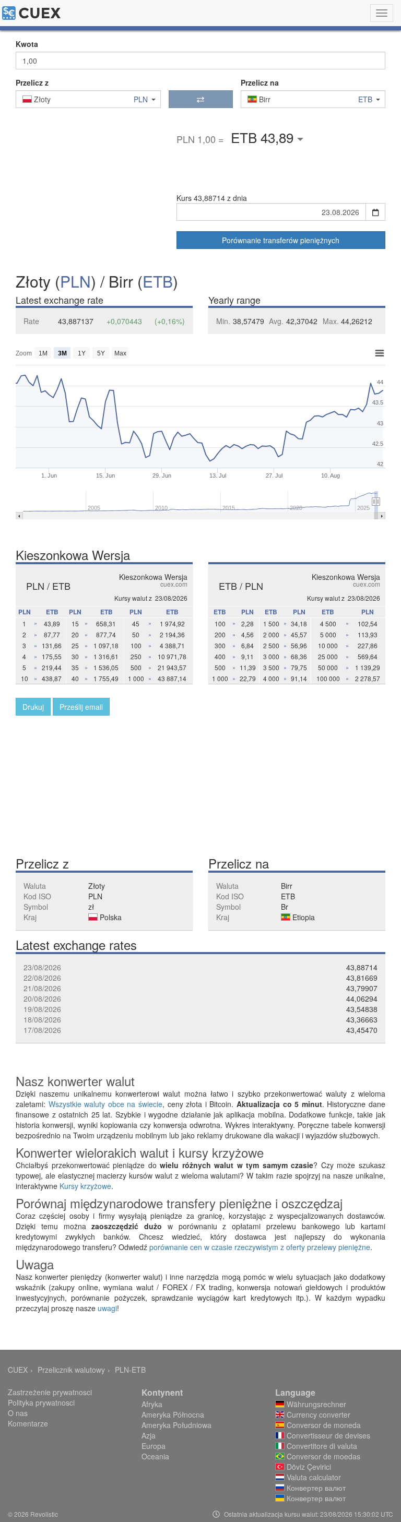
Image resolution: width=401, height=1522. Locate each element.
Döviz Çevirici (308, 1466)
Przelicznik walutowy (71, 1369)
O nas (18, 1413)
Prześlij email (81, 706)
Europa (153, 1446)
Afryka (151, 1404)
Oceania (155, 1456)
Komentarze (28, 1423)
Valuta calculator (313, 1477)
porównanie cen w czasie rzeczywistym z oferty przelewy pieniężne (259, 1247)
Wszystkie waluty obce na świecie (105, 1104)
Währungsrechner (315, 1404)
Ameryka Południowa (176, 1425)
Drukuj (33, 706)
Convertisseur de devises (327, 1435)
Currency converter (317, 1414)
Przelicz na (260, 82)
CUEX (18, 1369)
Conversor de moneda (323, 1425)
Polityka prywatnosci (41, 1402)
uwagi (107, 1308)
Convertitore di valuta (321, 1446)
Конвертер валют (315, 1487)
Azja (148, 1435)
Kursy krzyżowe (85, 1186)
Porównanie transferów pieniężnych (280, 240)
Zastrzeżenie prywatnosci (50, 1392)
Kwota (27, 44)
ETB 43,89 (264, 137)
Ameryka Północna (172, 1414)
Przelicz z (32, 82)
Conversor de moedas (322, 1456)
